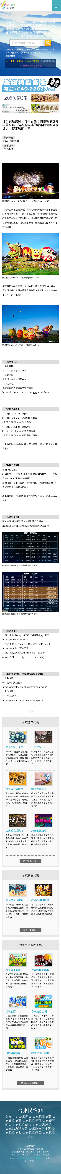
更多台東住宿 (31, 860)
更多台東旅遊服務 (31, 1083)
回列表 (31, 712)
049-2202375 (27, 1154)
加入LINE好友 (42, 1154)
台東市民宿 (20, 49)
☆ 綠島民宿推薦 (31, 60)
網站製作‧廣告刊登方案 (37, 1151)
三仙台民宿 (46, 52)
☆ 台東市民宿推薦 (14, 60)
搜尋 (48, 43)
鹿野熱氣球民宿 (41, 49)
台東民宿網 (8, 5)
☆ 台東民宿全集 (48, 60)
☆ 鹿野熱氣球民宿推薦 (30, 65)
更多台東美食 (31, 930)
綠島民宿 (30, 49)
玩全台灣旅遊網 (27, 1149)
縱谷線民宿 (24, 52)
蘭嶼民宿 (14, 52)
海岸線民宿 (35, 52)
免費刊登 (20, 1151)
